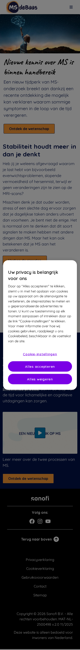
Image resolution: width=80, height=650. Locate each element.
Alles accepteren (40, 366)
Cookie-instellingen (40, 354)
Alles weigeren (40, 379)
